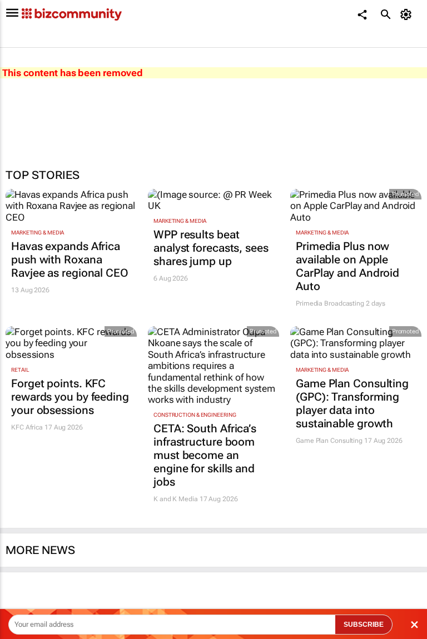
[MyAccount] (407, 14)
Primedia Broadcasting (330, 303)
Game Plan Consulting (329, 441)
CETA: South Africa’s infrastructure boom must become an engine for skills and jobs (204, 455)
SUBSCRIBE (364, 624)
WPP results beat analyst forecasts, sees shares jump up (211, 248)
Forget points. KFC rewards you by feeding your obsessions (70, 397)
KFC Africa (27, 427)
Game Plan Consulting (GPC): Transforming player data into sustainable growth (352, 403)
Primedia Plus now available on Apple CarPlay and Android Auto (347, 266)
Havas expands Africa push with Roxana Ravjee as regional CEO (69, 259)
